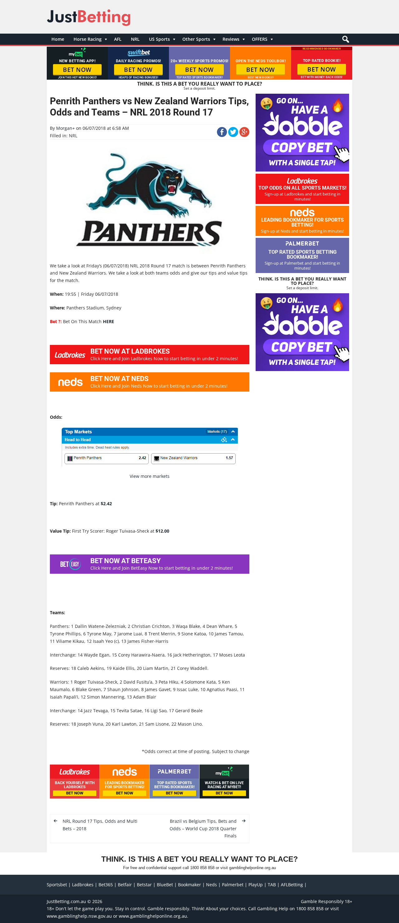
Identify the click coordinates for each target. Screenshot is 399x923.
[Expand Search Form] (345, 41)
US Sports (159, 39)
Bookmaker (189, 885)
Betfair (125, 885)
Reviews (231, 39)
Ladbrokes (83, 885)
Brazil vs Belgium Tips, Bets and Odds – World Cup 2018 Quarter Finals (203, 828)
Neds (211, 885)
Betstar (144, 885)
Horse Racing (88, 39)
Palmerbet (232, 885)
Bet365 (106, 885)
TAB (272, 885)
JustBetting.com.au (66, 901)
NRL (135, 39)
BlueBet (165, 885)
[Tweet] (233, 135)
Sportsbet (57, 885)
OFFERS (259, 39)
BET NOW (77, 70)
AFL (118, 39)
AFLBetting (292, 885)
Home (57, 39)
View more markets (150, 476)
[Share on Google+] (244, 135)
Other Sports (196, 39)
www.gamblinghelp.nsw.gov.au (79, 916)
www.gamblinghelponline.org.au (153, 916)
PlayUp (255, 885)
